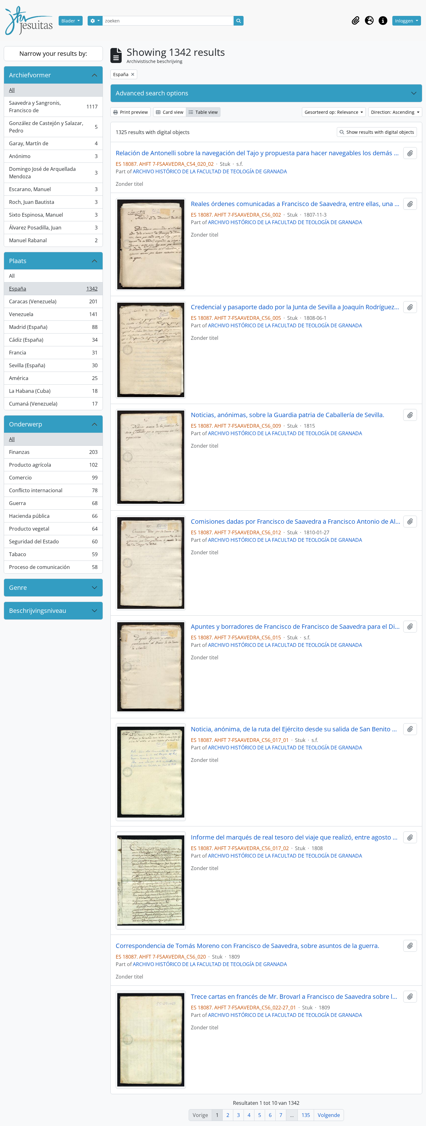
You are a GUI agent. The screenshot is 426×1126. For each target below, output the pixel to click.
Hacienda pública (53, 517)
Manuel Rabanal (53, 242)
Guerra (53, 505)
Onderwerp (25, 424)
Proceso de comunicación (53, 568)
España (53, 290)
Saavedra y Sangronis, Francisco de (53, 106)
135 (306, 1115)
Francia (53, 354)
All (12, 90)
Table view (206, 112)
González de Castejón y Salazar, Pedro (53, 127)
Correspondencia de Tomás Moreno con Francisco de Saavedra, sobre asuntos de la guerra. (247, 946)
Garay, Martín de (53, 145)
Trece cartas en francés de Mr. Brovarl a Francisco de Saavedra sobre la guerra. (296, 996)
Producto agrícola (53, 466)
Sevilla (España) (53, 367)
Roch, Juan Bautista (53, 204)
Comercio (53, 479)
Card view (172, 112)
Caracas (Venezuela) (53, 303)
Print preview (133, 112)
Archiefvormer (30, 75)
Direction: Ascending (393, 112)
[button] (355, 20)
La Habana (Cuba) (53, 392)
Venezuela (53, 316)
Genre (18, 587)
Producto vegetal (53, 530)
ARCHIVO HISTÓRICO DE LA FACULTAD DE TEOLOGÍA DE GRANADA (210, 171)
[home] (31, 20)
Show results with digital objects (379, 132)
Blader (68, 21)
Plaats (18, 261)
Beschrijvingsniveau (37, 610)
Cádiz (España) (53, 341)
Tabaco (53, 556)
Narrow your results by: (53, 53)
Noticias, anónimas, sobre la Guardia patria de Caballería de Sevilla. (287, 415)
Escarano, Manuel (53, 191)
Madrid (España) (53, 329)
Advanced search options (152, 93)
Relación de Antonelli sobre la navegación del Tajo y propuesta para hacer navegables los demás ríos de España (258, 153)
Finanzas (53, 454)
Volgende (329, 1115)
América (53, 380)
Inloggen (404, 21)
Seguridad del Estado (53, 543)
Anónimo (53, 158)
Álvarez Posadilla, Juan (53, 229)
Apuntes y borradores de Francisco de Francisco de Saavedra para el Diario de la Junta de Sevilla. (296, 626)
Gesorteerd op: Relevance (332, 112)
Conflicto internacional (53, 492)
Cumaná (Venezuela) (53, 405)
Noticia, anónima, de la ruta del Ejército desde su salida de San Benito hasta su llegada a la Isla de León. (296, 729)
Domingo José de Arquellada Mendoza (53, 173)
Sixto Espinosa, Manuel (53, 216)
